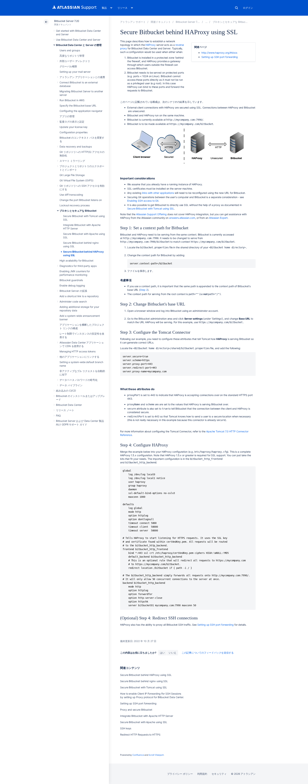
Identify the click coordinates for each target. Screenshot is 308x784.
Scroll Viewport (156, 755)
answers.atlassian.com (182, 217)
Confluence (138, 755)
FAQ (58, 415)
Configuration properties (74, 132)
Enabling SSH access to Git (142, 200)
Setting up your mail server (75, 71)
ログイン (248, 7)
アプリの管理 (67, 116)
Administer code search (73, 301)
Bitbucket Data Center (69, 404)
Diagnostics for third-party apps (78, 265)
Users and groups (70, 50)
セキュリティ (219, 773)
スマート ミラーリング (72, 160)
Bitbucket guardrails (71, 280)
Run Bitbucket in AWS (72, 100)
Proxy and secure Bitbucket (136, 709)
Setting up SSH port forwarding (219, 56)
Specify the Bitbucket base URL (78, 105)
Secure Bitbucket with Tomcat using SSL (150, 208)
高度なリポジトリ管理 (72, 55)
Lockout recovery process (75, 205)
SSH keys (125, 728)
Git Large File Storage (72, 175)
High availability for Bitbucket (76, 260)
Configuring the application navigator (81, 110)
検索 (236, 8)
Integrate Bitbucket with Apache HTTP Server (146, 715)
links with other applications (158, 192)
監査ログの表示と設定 (72, 121)
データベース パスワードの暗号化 (78, 379)
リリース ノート (65, 410)
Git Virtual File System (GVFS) (76, 180)
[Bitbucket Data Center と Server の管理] (206, 21)
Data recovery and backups (76, 146)
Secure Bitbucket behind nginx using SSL (144, 681)
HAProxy (150, 44)
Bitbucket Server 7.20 (66, 20)
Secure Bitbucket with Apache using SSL (143, 722)
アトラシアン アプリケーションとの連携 (82, 77)
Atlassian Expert (218, 217)
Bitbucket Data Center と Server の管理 (79, 44)
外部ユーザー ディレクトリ (75, 61)
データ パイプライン (71, 385)
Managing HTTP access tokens (78, 351)
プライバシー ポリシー (180, 773)
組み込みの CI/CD (66, 390)
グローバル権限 (68, 66)
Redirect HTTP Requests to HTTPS (140, 734)
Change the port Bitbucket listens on (81, 199)
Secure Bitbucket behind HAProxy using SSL (146, 674)
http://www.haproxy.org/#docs (219, 52)
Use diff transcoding (71, 194)
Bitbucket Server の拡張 (73, 290)
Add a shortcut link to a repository (79, 296)
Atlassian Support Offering (151, 214)
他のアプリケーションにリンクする (79, 356)
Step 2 (144, 289)
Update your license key (74, 126)
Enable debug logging (72, 285)
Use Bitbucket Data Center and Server (78, 39)
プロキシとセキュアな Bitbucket (78, 210)
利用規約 (202, 773)
